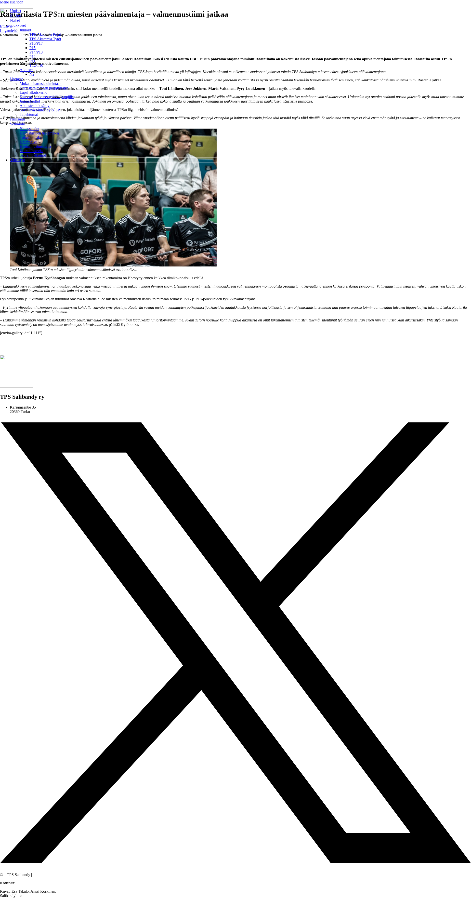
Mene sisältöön (11, 2)
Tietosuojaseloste (46, 875)
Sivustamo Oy (27, 883)
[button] (240, 25)
